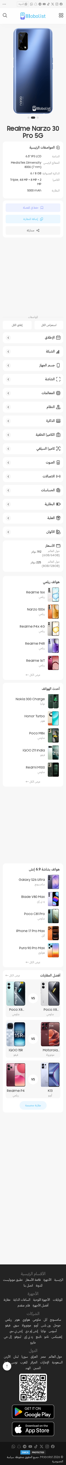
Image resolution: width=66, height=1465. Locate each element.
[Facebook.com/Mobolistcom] (61, 4)
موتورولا (26, 1325)
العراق (34, 1357)
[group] (33, 71)
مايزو (33, 1342)
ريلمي (8, 1320)
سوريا (24, 1357)
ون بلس (46, 1325)
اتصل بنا (28, 1285)
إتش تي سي (16, 1331)
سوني (16, 1325)
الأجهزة (47, 1280)
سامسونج (55, 1320)
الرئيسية (58, 1280)
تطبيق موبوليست (13, 1280)
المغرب (23, 1362)
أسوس (53, 1331)
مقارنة (7, 1300)
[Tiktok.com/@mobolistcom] (48, 4)
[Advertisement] (33, 276)
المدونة (21, 4)
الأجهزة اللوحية (41, 1300)
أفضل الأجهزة (40, 1305)
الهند (28, 1368)
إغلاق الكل (17, 325)
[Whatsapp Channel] (31, 4)
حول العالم (55, 1357)
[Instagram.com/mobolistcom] (57, 4)
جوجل (57, 1325)
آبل (45, 1320)
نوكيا (43, 1331)
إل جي (8, 1337)
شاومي (37, 1320)
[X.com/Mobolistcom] (53, 4)
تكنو (46, 1337)
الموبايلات (57, 1300)
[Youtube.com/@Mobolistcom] (44, 4)
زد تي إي (28, 1337)
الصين (37, 1368)
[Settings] (4, 4)
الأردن (7, 1357)
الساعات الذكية (21, 1300)
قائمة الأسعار (33, 1280)
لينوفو (17, 1337)
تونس (14, 1362)
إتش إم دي (31, 1331)
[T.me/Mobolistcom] (40, 4)
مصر (43, 1357)
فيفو (7, 1325)
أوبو (36, 1325)
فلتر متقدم (24, 1305)
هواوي (26, 1320)
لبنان (16, 1357)
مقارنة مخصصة (33, 1105)
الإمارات (44, 1362)
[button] (38, 118)
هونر (17, 1320)
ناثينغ (39, 1337)
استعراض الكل (48, 325)
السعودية (57, 1362)
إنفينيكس (57, 1337)
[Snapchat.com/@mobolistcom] (36, 4)
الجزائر (33, 1362)
